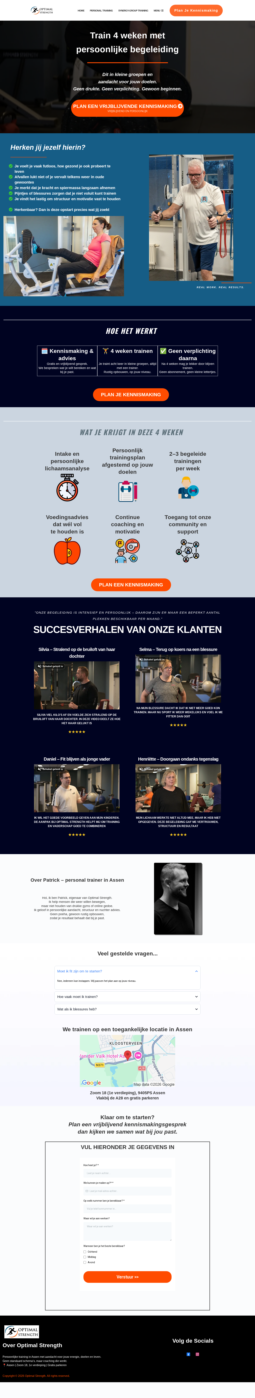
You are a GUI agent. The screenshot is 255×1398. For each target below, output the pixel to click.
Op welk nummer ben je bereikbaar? (104, 1200)
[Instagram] (197, 1354)
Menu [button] (157, 10)
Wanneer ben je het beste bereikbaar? (104, 1246)
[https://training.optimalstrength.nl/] (42, 10)
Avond (91, 1262)
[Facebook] (188, 1354)
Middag (92, 1257)
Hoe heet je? (91, 1165)
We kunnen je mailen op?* (98, 1182)
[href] (127, 1061)
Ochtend (92, 1251)
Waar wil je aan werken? (96, 1218)
